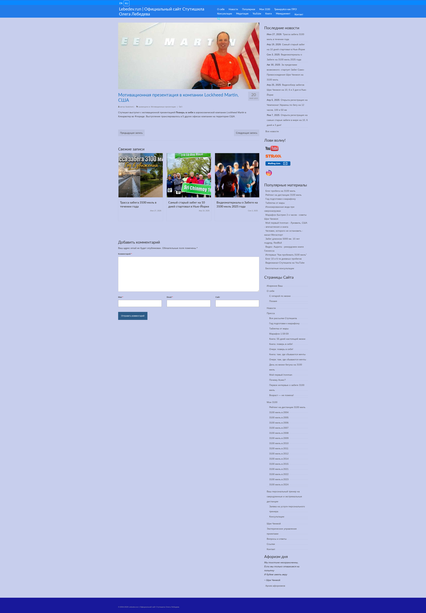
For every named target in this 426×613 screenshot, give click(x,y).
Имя (120, 297)
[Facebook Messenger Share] (153, 124)
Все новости (272, 131)
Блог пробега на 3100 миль (280, 191)
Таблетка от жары (275, 203)
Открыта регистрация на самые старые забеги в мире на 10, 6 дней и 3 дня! (287, 120)
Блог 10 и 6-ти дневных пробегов (283, 258)
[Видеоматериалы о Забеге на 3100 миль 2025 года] (237, 175)
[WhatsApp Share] (145, 124)
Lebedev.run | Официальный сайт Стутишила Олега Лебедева (161, 11)
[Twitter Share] (129, 124)
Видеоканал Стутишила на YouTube (285, 262)
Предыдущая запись (131, 133)
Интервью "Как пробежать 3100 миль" (286, 254)
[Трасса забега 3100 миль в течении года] (140, 175)
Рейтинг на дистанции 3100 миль (283, 195)
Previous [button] (121, 195)
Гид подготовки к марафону (280, 199)
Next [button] (256, 195)
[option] (140, 188)
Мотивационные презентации (163, 107)
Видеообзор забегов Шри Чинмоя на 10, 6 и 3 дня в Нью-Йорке (287, 89)
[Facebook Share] (121, 124)
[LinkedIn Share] (137, 124)
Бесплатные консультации (279, 268)
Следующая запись (246, 133)
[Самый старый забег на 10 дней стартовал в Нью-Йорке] (189, 175)
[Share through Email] (161, 124)
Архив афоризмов (275, 585)
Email (170, 297)
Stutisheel (129, 107)
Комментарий (125, 254)
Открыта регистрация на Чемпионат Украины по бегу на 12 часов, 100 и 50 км (287, 105)
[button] (217, 18)
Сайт (217, 297)
